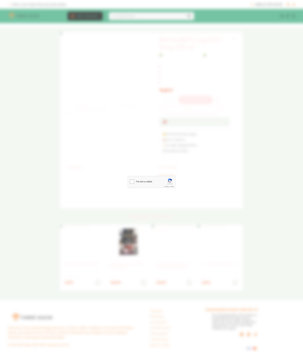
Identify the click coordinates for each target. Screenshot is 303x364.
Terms (172, 186)
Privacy (166, 186)
